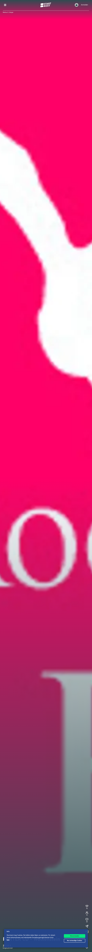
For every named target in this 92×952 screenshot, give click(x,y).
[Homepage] (46, 5)
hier (8, 940)
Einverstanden (74, 936)
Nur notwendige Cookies (74, 940)
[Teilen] (87, 926)
